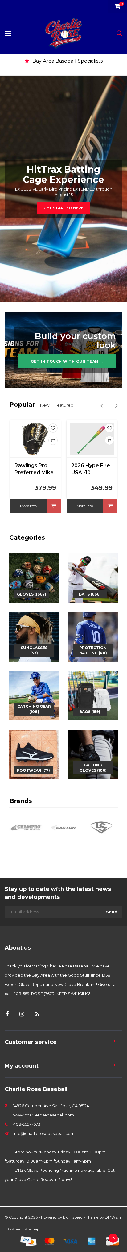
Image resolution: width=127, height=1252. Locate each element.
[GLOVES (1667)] (34, 577)
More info (28, 505)
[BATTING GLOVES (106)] (93, 753)
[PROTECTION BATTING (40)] (93, 636)
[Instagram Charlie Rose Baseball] (22, 1014)
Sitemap (31, 1229)
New (44, 405)
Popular (22, 404)
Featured (64, 405)
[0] (117, 6)
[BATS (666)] (93, 577)
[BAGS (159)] (93, 694)
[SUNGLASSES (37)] (34, 636)
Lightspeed (73, 1217)
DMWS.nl (113, 1217)
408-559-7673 (26, 1124)
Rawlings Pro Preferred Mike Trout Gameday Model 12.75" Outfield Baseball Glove (34, 469)
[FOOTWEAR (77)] (34, 753)
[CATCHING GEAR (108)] (34, 694)
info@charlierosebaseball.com (44, 1133)
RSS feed (14, 1229)
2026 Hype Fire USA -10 (90, 469)
